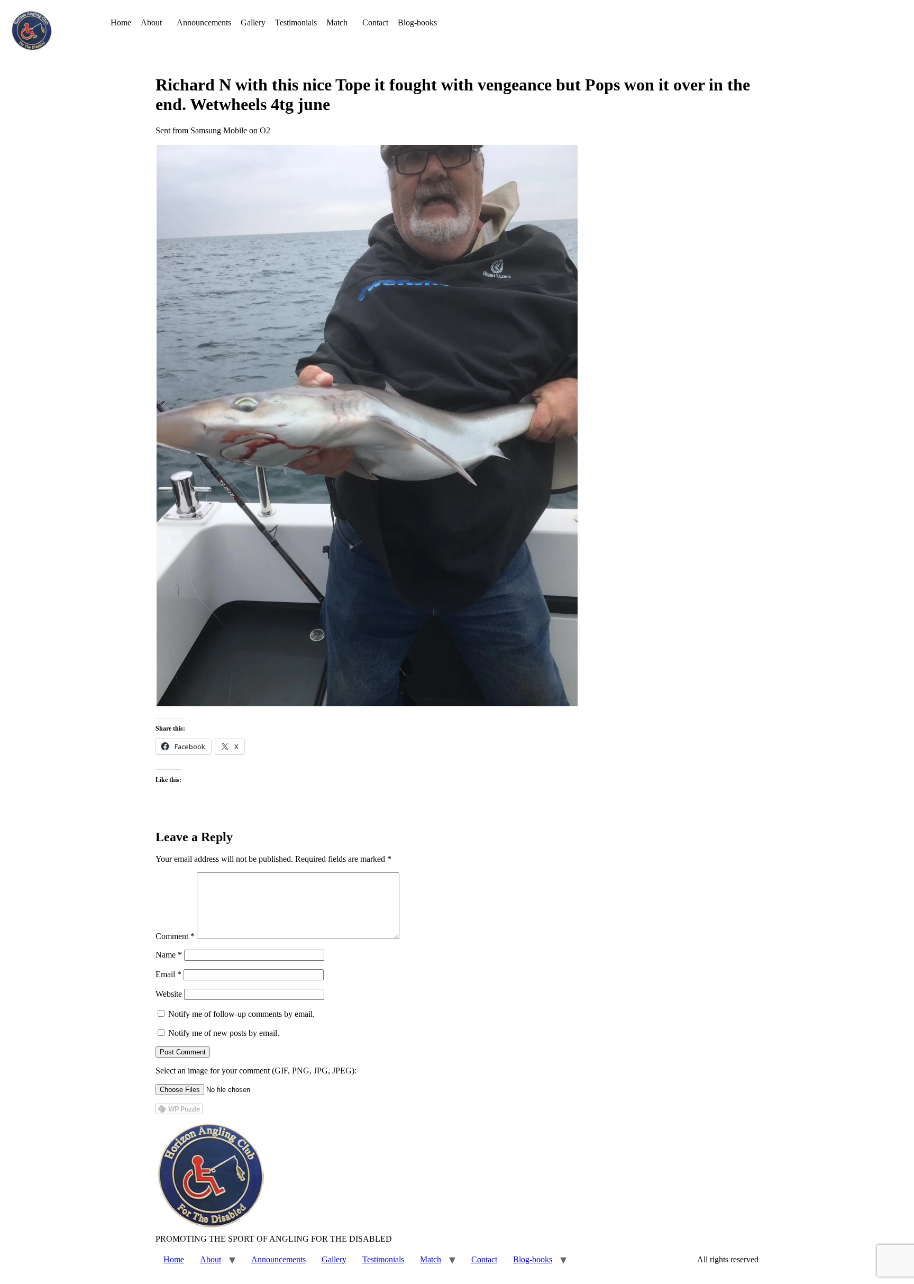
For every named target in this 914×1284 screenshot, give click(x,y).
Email (168, 974)
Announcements (204, 22)
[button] (154, 23)
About (151, 22)
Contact (375, 22)
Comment (175, 936)
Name (169, 954)
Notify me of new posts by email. (223, 1032)
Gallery (253, 22)
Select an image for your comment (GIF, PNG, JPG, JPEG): (256, 1070)
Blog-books (417, 22)
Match (337, 22)
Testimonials (296, 22)
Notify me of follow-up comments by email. (241, 1013)
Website (169, 993)
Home (121, 22)
